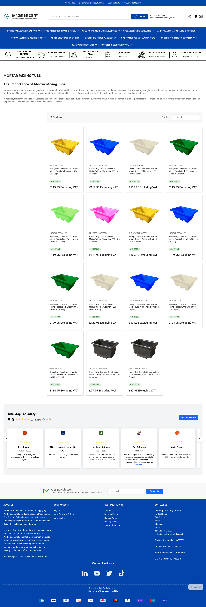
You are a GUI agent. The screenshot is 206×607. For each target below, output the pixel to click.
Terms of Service (112, 525)
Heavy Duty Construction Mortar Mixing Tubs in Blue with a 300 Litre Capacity (183, 239)
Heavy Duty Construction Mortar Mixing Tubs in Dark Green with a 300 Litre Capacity (63, 307)
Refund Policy (110, 518)
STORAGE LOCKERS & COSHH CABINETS (28, 38)
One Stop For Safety (58, 165)
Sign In (57, 510)
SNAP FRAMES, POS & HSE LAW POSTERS (138, 38)
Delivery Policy (111, 514)
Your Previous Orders (64, 514)
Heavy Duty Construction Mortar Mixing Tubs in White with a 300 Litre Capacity (103, 307)
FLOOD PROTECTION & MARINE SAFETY (59, 31)
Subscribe (154, 491)
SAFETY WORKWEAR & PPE (83, 45)
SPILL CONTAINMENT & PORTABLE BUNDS (99, 31)
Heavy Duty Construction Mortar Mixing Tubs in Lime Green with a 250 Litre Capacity (63, 239)
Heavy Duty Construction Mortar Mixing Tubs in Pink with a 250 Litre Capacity (104, 239)
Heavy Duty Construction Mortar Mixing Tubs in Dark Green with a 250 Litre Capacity (182, 171)
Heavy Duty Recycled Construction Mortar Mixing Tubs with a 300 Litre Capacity (144, 374)
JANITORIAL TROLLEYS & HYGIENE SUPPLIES (176, 31)
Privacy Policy (110, 521)
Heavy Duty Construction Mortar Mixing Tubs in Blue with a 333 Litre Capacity (144, 307)
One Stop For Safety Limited (106, 588)
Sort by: (165, 117)
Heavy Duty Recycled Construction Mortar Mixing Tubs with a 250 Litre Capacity (104, 374)
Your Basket (59, 518)
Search (141, 16)
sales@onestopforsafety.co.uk (162, 18)
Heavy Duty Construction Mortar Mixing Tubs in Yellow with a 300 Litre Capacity (143, 239)
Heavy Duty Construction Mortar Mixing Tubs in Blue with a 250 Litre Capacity (104, 171)
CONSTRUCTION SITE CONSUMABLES (176, 38)
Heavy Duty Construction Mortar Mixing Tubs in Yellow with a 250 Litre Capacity (63, 171)
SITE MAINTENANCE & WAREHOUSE (99, 38)
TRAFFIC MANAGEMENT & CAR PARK (22, 31)
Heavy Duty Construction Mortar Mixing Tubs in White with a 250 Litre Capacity (143, 171)
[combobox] (105, 16)
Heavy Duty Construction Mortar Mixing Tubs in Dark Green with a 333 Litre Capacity (63, 374)
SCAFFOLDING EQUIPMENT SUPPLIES (116, 45)
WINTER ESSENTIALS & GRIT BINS (65, 38)
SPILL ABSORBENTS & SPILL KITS (137, 31)
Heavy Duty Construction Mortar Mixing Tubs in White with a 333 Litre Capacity (182, 307)
